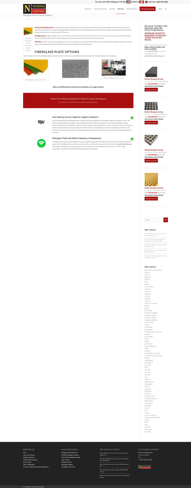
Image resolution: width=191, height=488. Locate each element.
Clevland (147, 299)
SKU (146, 410)
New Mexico (149, 363)
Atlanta (147, 275)
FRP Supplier (149, 330)
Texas (146, 422)
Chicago (147, 296)
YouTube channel (28, 467)
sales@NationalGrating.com (155, 56)
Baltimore (148, 277)
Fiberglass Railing (150, 318)
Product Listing (150, 396)
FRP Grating (148, 327)
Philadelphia (149, 384)
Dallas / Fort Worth (151, 303)
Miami (147, 348)
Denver (147, 306)
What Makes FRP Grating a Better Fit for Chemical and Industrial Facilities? (155, 240)
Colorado (148, 301)
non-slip (147, 372)
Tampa (147, 420)
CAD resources (149, 287)
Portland (147, 394)
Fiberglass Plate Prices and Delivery (38, 15)
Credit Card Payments (30, 460)
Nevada (147, 358)
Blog (146, 282)
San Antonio (149, 403)
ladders (147, 341)
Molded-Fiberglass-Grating (153, 356)
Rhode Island (149, 401)
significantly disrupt (124, 144)
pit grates (148, 389)
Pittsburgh (148, 391)
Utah (146, 425)
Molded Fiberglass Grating (70, 455)
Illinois (147, 339)
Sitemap (37, 467)
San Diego (148, 406)
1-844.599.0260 (152, 51)
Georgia (147, 334)
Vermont (147, 427)
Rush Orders (27, 462)
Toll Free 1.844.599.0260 (158, 2)
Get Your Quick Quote (145, 453)
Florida (147, 325)
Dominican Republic (151, 313)
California (148, 289)
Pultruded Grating (150, 398)
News (146, 368)
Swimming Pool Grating (152, 417)
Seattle (147, 408)
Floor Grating (149, 322)
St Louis (147, 413)
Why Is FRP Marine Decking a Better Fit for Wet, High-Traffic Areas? (156, 234)
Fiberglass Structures (68, 467)
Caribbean (148, 294)
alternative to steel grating (153, 270)
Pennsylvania (149, 382)
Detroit (147, 308)
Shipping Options (28, 457)
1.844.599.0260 (152, 84)
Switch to (135, 2)
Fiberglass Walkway (151, 320)
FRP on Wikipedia (28, 465)
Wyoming (148, 432)
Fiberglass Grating (150, 315)
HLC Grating (149, 337)
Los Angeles (148, 344)
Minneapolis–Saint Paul (152, 353)
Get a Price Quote (29, 455)
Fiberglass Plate (66, 462)
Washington (149, 429)
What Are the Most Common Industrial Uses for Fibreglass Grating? (156, 257)
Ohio (146, 377)
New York (148, 365)
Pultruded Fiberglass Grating (70, 457)
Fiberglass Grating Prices (69, 453)
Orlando (147, 379)
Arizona (147, 272)
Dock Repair (148, 310)
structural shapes (150, 415)
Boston (147, 284)
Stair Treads (65, 460)
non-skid (147, 370)
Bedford (147, 280)
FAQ (24, 453)
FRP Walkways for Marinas (153, 332)
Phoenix (147, 386)
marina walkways (150, 346)
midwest (147, 351)
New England (149, 360)
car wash (147, 291)
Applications (45, 467)
